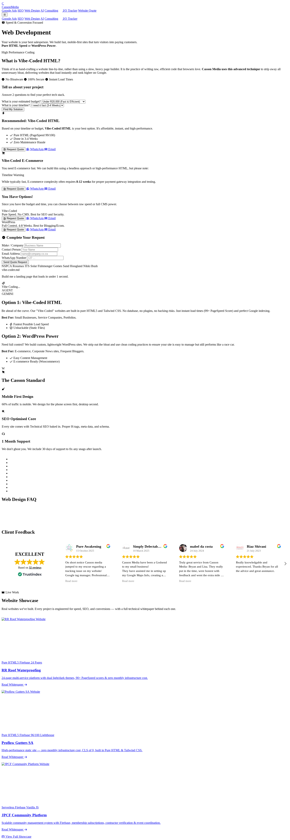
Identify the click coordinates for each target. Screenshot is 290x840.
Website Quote (87, 10)
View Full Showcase (18, 836)
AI (42, 10)
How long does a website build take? (28, 519)
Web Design (32, 10)
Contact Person (11, 249)
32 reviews (35, 567)
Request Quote (15, 149)
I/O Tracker (69, 10)
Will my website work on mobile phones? (31, 511)
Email (52, 149)
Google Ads (9, 10)
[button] (285, 564)
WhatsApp (36, 149)
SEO (21, 10)
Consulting (51, 10)
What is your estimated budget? (21, 101)
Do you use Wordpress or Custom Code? (31, 507)
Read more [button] (71, 581)
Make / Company (12, 245)
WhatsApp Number (14, 257)
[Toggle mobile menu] (4, 14)
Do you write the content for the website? (31, 515)
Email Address (11, 253)
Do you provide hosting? (21, 523)
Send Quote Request (15, 262)
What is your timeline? (16, 105)
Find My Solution (13, 109)
